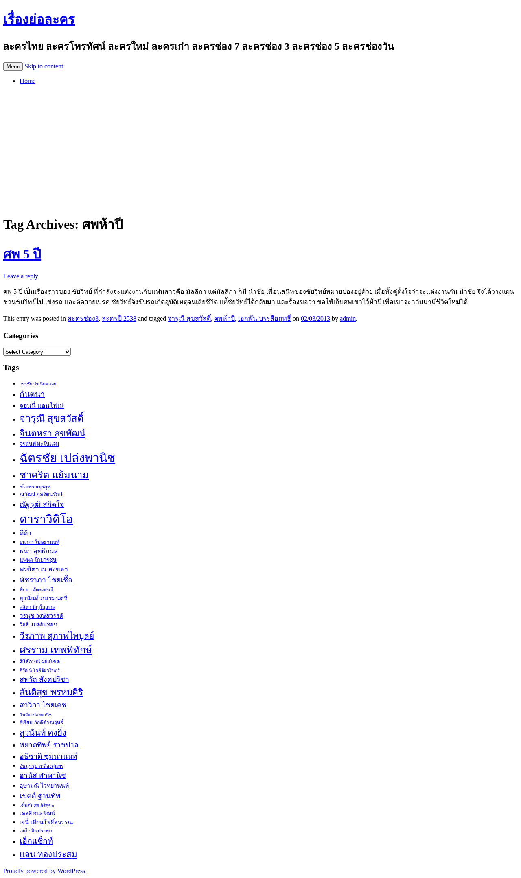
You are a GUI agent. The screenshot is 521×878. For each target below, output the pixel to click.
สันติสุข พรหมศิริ (51, 692)
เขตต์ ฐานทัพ (40, 796)
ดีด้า (25, 533)
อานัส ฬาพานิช (43, 775)
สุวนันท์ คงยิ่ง (43, 732)
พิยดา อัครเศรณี (36, 590)
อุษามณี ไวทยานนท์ (44, 785)
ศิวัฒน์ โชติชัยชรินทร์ (40, 670)
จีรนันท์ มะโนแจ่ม (39, 444)
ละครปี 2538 (119, 318)
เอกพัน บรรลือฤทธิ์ (264, 318)
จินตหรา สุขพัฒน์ (52, 433)
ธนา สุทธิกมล (39, 550)
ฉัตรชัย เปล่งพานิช (67, 457)
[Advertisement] (260, 148)
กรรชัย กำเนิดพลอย (38, 384)
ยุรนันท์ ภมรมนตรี (43, 598)
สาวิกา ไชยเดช (43, 705)
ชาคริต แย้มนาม (54, 475)
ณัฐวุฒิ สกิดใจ (42, 504)
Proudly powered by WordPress (44, 870)
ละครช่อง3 (83, 318)
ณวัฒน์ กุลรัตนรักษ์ (41, 494)
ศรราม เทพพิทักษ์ (56, 650)
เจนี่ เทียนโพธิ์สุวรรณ (46, 822)
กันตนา (32, 394)
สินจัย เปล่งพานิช (36, 715)
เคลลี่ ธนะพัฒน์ (37, 813)
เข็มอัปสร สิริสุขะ (37, 805)
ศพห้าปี (224, 318)
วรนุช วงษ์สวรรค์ (41, 616)
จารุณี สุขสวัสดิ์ (189, 318)
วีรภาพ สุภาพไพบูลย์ (57, 635)
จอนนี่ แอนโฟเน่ (42, 405)
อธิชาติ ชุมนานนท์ (48, 756)
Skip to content (43, 66)
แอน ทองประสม (48, 854)
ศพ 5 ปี (22, 254)
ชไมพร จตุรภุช (35, 487)
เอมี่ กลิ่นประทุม (36, 831)
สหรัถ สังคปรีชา (44, 679)
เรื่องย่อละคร (39, 19)
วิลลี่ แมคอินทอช (38, 625)
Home (27, 80)
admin (348, 318)
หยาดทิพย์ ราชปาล (49, 745)
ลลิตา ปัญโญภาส (37, 607)
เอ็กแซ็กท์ (36, 841)
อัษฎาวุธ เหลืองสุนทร (41, 766)
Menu (13, 66)
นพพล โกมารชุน (38, 560)
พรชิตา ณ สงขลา (44, 569)
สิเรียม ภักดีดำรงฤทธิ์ (41, 722)
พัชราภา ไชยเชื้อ (46, 580)
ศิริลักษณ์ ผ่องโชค (40, 662)
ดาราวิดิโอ (46, 519)
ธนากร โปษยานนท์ (39, 542)
